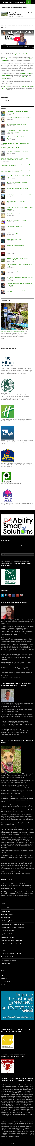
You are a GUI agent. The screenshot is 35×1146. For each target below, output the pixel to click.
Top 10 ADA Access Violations (15, 245)
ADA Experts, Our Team (7, 914)
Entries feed (4, 978)
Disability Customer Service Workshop (17, 188)
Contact (3, 950)
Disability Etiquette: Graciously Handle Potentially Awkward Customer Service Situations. (15, 158)
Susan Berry (20, 16)
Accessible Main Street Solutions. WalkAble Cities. (15, 143)
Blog (2, 947)
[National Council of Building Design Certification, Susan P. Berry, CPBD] (7, 1066)
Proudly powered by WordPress (8, 1143)
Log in (2, 975)
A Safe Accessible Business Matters (16, 201)
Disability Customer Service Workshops (13, 927)
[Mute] (29, 47)
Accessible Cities (5, 908)
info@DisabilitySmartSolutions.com (22, 54)
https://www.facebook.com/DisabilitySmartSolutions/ (12, 331)
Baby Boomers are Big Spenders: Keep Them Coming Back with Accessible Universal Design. (17, 170)
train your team (25, 86)
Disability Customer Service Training (11, 953)
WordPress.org (5, 985)
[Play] (3, 47)
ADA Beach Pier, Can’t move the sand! (17, 151)
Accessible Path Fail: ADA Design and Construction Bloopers (17, 131)
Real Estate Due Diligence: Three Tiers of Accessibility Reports (18, 112)
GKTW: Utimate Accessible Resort (16, 220)
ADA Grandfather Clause (9, 960)
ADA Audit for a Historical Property (12, 940)
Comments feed (5, 981)
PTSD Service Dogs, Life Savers (15, 233)
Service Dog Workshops (8, 930)
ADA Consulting (5, 911)
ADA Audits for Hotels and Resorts (11, 943)
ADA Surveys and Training (8, 937)
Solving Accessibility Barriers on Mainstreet (19, 117)
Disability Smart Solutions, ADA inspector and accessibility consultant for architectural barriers (13, 2)
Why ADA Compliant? (7, 957)
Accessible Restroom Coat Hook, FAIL (17, 252)
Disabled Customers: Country (15, 214)
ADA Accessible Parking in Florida (16, 124)
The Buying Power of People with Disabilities (19, 195)
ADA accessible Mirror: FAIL (15, 226)
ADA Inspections (5, 917)
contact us (7, 86)
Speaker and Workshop (8, 934)
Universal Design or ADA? (14, 239)
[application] (17, 39)
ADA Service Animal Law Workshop (17, 182)
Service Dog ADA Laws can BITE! (10, 147)
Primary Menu (33, 2)
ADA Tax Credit (6, 963)
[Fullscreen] (32, 47)
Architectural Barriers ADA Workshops (13, 924)
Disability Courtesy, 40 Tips (14, 271)
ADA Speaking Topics (7, 921)
